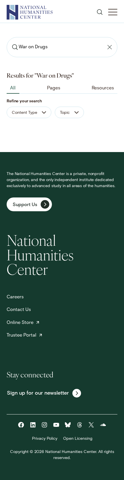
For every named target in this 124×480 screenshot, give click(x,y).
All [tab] (13, 88)
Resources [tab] (103, 88)
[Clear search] (109, 47)
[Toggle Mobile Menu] (112, 12)
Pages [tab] (53, 88)
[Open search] (99, 12)
